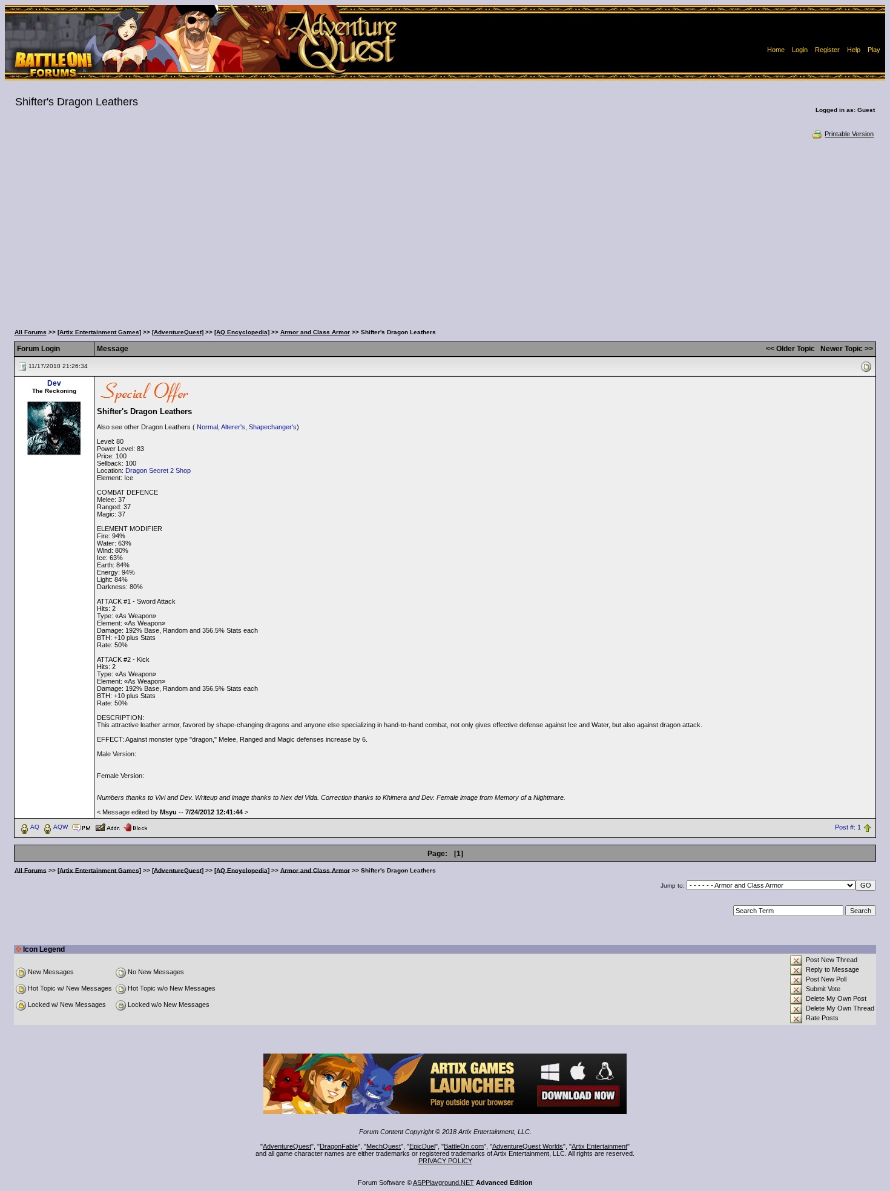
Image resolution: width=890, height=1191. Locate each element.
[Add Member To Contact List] (107, 826)
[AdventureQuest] (177, 332)
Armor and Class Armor (315, 332)
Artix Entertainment (599, 1146)
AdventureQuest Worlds (527, 1146)
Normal (207, 427)
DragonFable (339, 1146)
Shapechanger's (273, 427)
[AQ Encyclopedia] (241, 332)
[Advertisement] (445, 230)
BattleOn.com (464, 1146)
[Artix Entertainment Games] (99, 332)
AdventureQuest (287, 1146)
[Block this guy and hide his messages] (135, 826)
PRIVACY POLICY (445, 1160)
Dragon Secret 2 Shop (158, 470)
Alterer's (233, 427)
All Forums (31, 332)
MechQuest (383, 1146)
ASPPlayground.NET (443, 1182)
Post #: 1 (848, 827)
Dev (54, 383)
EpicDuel (422, 1146)
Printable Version (849, 133)
